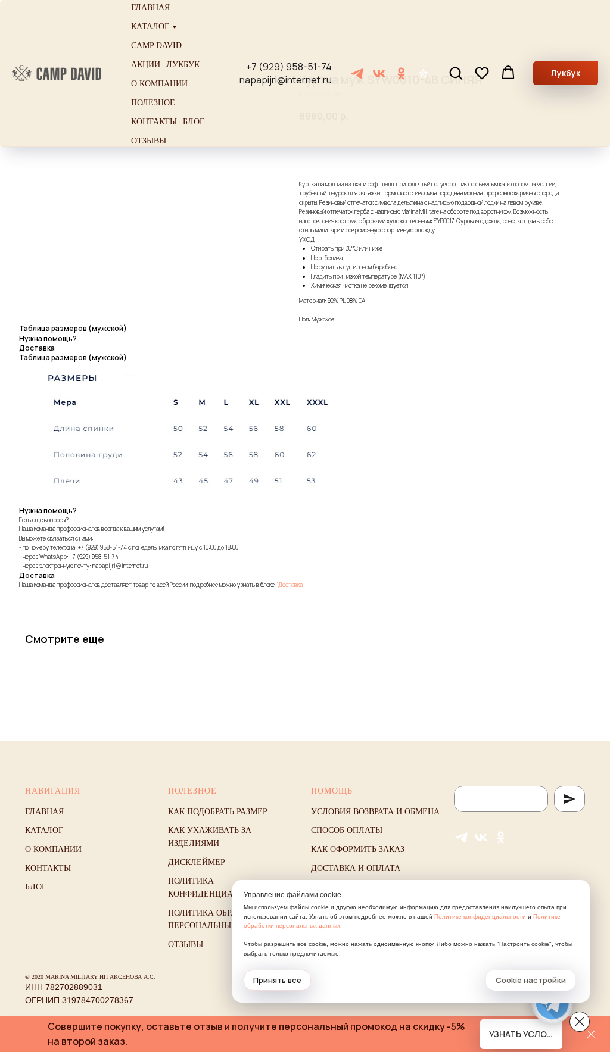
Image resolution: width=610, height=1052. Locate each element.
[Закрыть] (591, 1034)
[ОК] (401, 73)
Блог (193, 121)
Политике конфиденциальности (480, 916)
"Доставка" (290, 584)
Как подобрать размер (217, 811)
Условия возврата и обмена (375, 811)
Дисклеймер (196, 862)
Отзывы (148, 140)
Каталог (150, 26)
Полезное (153, 102)
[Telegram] (357, 73)
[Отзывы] (423, 73)
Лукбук (183, 64)
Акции (145, 64)
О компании (159, 83)
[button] (456, 72)
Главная (150, 7)
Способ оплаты (346, 830)
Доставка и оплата (355, 868)
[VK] (379, 73)
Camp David (156, 45)
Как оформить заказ (357, 849)
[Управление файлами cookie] (579, 1022)
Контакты (154, 121)
